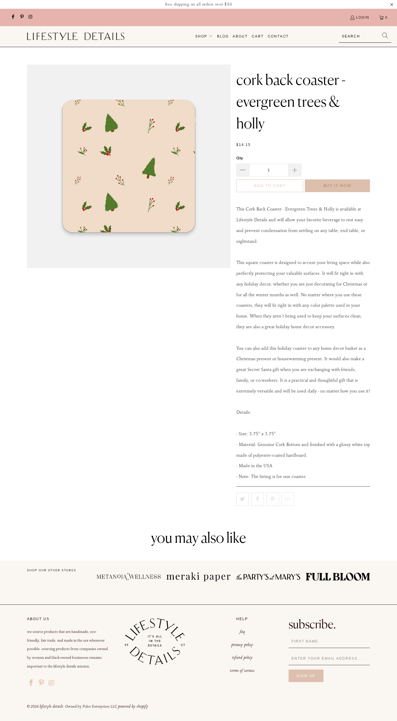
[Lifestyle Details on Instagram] (30, 17)
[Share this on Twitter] (242, 499)
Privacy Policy (242, 644)
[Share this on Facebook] (257, 499)
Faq (242, 631)
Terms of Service (242, 670)
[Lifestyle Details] (75, 36)
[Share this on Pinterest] (273, 499)
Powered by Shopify (133, 706)
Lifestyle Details (51, 706)
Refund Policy (242, 657)
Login (362, 17)
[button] (204, 36)
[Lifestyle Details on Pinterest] (21, 17)
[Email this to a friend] (288, 499)
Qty (239, 158)
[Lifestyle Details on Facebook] (12, 17)
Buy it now (337, 185)
